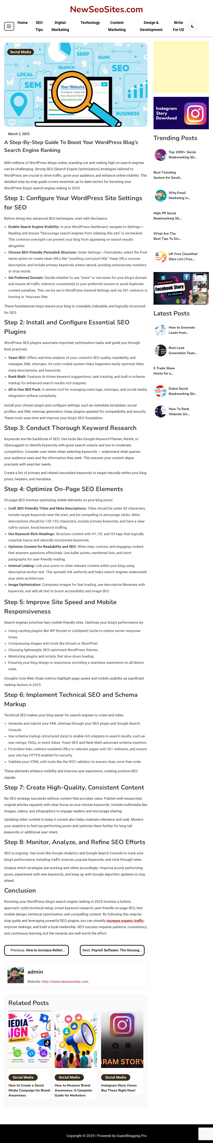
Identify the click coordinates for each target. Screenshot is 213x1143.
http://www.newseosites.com (65, 981)
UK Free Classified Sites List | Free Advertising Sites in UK (183, 257)
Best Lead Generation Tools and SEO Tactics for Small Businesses (182, 351)
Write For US (178, 26)
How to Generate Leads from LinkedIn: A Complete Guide (182, 330)
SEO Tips (39, 26)
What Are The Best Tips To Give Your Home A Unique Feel (167, 236)
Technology (90, 22)
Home (22, 22)
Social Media (20, 52)
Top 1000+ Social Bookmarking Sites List (183, 155)
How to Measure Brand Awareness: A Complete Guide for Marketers (73, 1090)
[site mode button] (192, 26)
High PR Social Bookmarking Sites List (168, 216)
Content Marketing (117, 26)
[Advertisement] (181, 67)
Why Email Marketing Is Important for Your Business (183, 196)
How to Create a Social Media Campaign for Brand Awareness (29, 1090)
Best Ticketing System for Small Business (167, 175)
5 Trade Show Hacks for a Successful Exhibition (164, 371)
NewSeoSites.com (106, 9)
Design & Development (151, 26)
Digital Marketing (60, 26)
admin (35, 971)
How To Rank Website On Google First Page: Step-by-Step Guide (183, 412)
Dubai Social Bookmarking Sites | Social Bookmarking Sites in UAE (183, 391)
